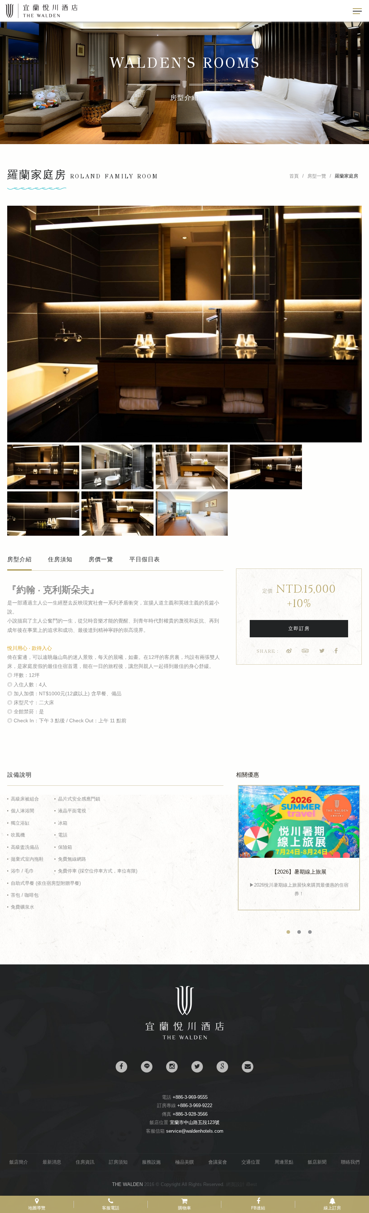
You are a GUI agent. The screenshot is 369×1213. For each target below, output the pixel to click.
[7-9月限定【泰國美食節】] (299, 828)
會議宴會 (217, 1162)
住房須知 (60, 559)
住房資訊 (85, 1162)
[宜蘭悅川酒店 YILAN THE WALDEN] (322, 650)
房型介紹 (19, 559)
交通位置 (250, 1162)
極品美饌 (184, 1162)
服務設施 (151, 1162)
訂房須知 (118, 1162)
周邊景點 (284, 1162)
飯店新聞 (317, 1162)
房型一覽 (316, 176)
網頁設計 (235, 1184)
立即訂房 (299, 628)
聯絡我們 (350, 1162)
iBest (251, 1184)
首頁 (294, 176)
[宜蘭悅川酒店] (185, 1037)
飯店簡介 (18, 1162)
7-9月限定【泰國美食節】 (299, 884)
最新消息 (52, 1162)
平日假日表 (144, 559)
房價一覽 (101, 559)
